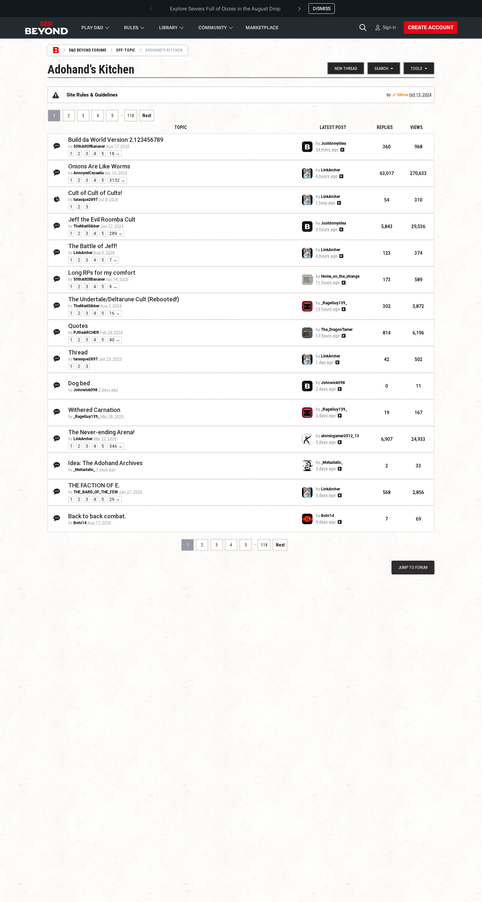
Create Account (430, 27)
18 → (114, 153)
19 (386, 412)
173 (387, 279)
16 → (114, 313)
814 (387, 332)
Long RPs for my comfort (101, 272)
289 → (116, 233)
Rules (131, 27)
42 (386, 359)
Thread (78, 352)
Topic (180, 127)
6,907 (386, 439)
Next (146, 115)
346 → (116, 446)
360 (387, 146)
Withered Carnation (94, 409)
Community (212, 27)
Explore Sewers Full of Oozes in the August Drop (225, 9)
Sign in (389, 27)
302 (387, 306)
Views (416, 127)
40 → (114, 339)
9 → (113, 286)
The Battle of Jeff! (92, 246)
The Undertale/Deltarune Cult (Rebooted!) (123, 299)
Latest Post (333, 127)
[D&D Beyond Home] (46, 27)
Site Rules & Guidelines (92, 95)
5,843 (386, 226)
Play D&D (92, 27)
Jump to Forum (413, 567)
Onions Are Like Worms (99, 166)
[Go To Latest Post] (341, 149)
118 (130, 115)
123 (387, 253)
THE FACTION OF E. (94, 485)
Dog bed (79, 383)
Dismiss (322, 8)
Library (168, 27)
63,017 (387, 173)
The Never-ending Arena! (101, 432)
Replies (385, 127)
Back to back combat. (97, 516)
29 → (114, 499)
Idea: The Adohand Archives (105, 463)
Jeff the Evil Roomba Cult (101, 219)
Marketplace (262, 27)
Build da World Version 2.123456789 (115, 139)
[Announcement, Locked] (55, 95)
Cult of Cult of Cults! (95, 192)
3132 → (117, 180)
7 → (113, 260)
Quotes (78, 325)
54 (386, 200)
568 (387, 492)
